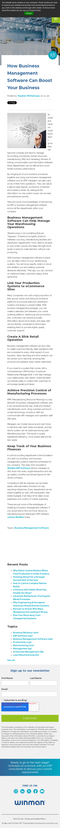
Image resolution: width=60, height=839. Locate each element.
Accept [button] (29, 13)
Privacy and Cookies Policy (35, 819)
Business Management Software (32, 528)
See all (11, 660)
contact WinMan (15, 517)
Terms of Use (18, 819)
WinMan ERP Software (19, 468)
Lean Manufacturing (26, 655)
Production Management (28, 652)
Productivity (22, 642)
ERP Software (23, 636)
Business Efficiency (25, 632)
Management (22, 648)
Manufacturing (23, 645)
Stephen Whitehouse (28, 96)
